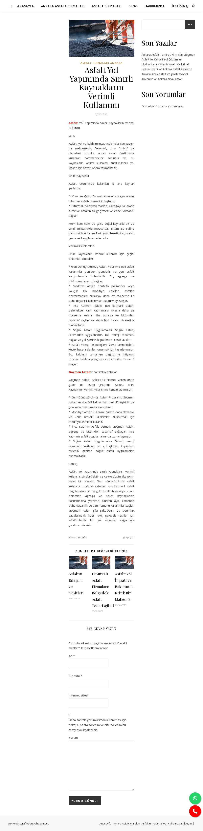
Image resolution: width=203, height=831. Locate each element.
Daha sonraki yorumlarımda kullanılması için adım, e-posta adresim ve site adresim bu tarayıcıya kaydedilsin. (97, 725)
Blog (133, 6)
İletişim (179, 6)
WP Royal (13, 823)
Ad (72, 656)
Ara (190, 24)
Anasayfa (25, 6)
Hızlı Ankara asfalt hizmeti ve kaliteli (166, 64)
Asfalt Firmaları (107, 6)
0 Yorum (128, 537)
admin (82, 537)
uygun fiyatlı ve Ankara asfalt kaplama (167, 69)
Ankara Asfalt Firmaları (63, 6)
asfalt (73, 123)
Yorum (73, 737)
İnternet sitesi (78, 695)
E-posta (75, 676)
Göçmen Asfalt (80, 372)
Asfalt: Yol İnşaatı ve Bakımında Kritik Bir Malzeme (124, 587)
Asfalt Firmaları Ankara (101, 63)
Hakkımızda (155, 6)
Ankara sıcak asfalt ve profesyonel (165, 74)
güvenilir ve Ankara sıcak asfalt (162, 79)
